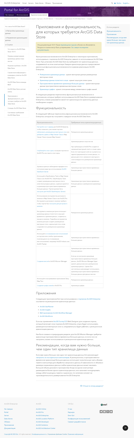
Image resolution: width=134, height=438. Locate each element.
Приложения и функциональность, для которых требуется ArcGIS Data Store (17, 100)
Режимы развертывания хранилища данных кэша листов (16, 58)
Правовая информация (75, 434)
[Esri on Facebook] (104, 411)
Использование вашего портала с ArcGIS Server (37, 19)
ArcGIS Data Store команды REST (17, 83)
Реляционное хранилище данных (52, 75)
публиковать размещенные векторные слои (52, 132)
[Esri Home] (103, 404)
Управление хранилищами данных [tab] (16, 39)
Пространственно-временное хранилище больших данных (62, 84)
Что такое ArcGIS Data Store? (15, 26)
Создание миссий (43, 261)
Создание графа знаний (45, 286)
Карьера (71, 412)
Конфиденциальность (39, 434)
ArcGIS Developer (42, 422)
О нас (70, 409)
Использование (22, 15)
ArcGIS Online (41, 409)
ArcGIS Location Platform (45, 419)
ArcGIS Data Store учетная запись (17, 90)
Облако (48, 3)
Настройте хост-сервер (45, 127)
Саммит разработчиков (77, 422)
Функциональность (114, 31)
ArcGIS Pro (40, 412)
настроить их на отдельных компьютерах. (53, 357)
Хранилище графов (47, 89)
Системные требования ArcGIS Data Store (16, 114)
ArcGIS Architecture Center (45, 428)
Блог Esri (71, 415)
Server (6, 415)
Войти (119, 3)
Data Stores (39, 3)
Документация (9, 428)
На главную (9, 15)
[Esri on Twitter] (101, 411)
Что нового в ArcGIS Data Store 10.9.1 (16, 50)
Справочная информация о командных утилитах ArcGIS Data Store (17, 75)
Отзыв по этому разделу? (93, 386)
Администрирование (39, 15)
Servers (31, 3)
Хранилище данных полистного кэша (54, 80)
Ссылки (89, 19)
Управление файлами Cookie (57, 434)
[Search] (112, 3)
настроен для (51, 192)
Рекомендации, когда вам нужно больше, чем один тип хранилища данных (117, 40)
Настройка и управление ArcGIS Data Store (70, 19)
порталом (89, 299)
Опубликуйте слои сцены (45, 151)
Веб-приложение (56, 313)
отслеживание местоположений (57, 234)
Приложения (57, 3)
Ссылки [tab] (10, 45)
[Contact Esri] (111, 411)
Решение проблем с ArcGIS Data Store (17, 67)
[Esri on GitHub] (107, 411)
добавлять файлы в (50, 135)
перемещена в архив (68, 45)
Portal (24, 3)
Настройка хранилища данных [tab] (14, 32)
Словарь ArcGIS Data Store (17, 108)
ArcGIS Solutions (42, 425)
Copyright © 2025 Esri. (11, 434)
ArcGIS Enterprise (12, 3)
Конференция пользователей (79, 419)
